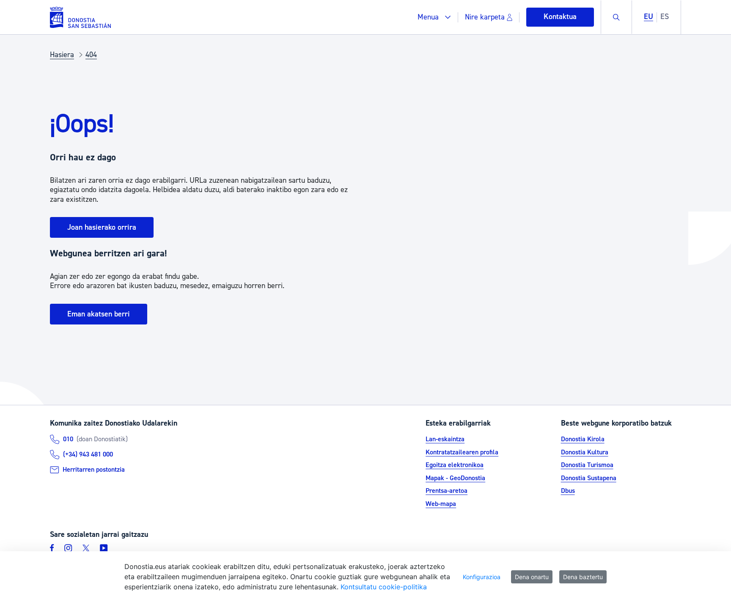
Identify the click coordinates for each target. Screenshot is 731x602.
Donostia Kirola (583, 439)
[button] (434, 17)
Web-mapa (441, 504)
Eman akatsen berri (98, 314)
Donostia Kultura (584, 452)
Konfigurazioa (481, 576)
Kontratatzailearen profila (462, 452)
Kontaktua (560, 17)
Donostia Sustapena (588, 478)
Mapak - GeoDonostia (455, 478)
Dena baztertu (583, 576)
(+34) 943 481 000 (88, 454)
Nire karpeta (485, 17)
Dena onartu (532, 576)
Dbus (568, 491)
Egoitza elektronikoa (455, 465)
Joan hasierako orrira (101, 227)
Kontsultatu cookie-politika (384, 587)
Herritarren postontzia (94, 469)
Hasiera (62, 55)
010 (68, 439)
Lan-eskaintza (445, 439)
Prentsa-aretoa (446, 491)
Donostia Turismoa (587, 465)
